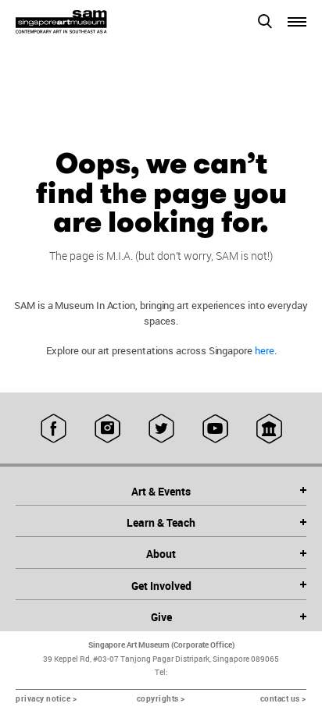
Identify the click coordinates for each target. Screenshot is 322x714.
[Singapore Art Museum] (88, 22)
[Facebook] (53, 428)
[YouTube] (215, 428)
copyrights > (161, 698)
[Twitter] (161, 428)
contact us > (283, 698)
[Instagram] (107, 428)
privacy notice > (46, 698)
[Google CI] (269, 428)
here (264, 350)
